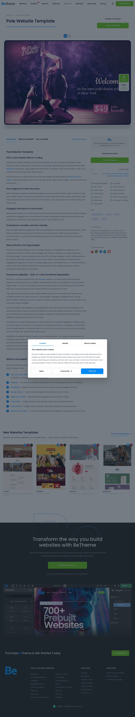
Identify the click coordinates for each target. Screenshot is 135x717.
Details (65, 343)
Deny (41, 371)
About (90, 343)
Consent (42, 343)
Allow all (92, 371)
